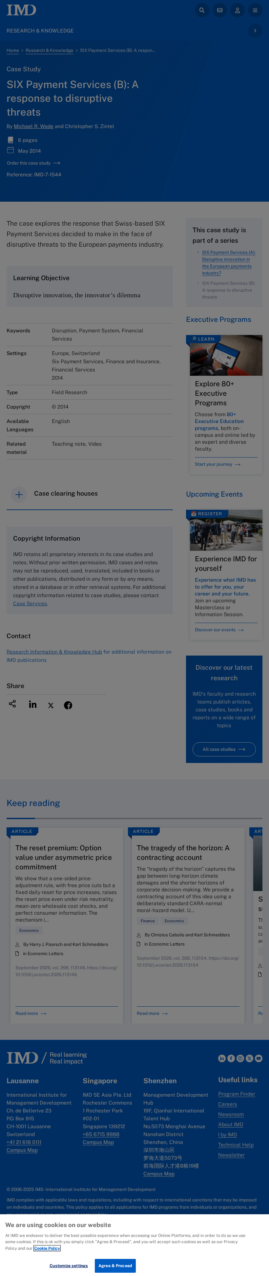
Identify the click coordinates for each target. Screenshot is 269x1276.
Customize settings (69, 1265)
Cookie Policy (47, 1248)
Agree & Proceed (115, 1265)
